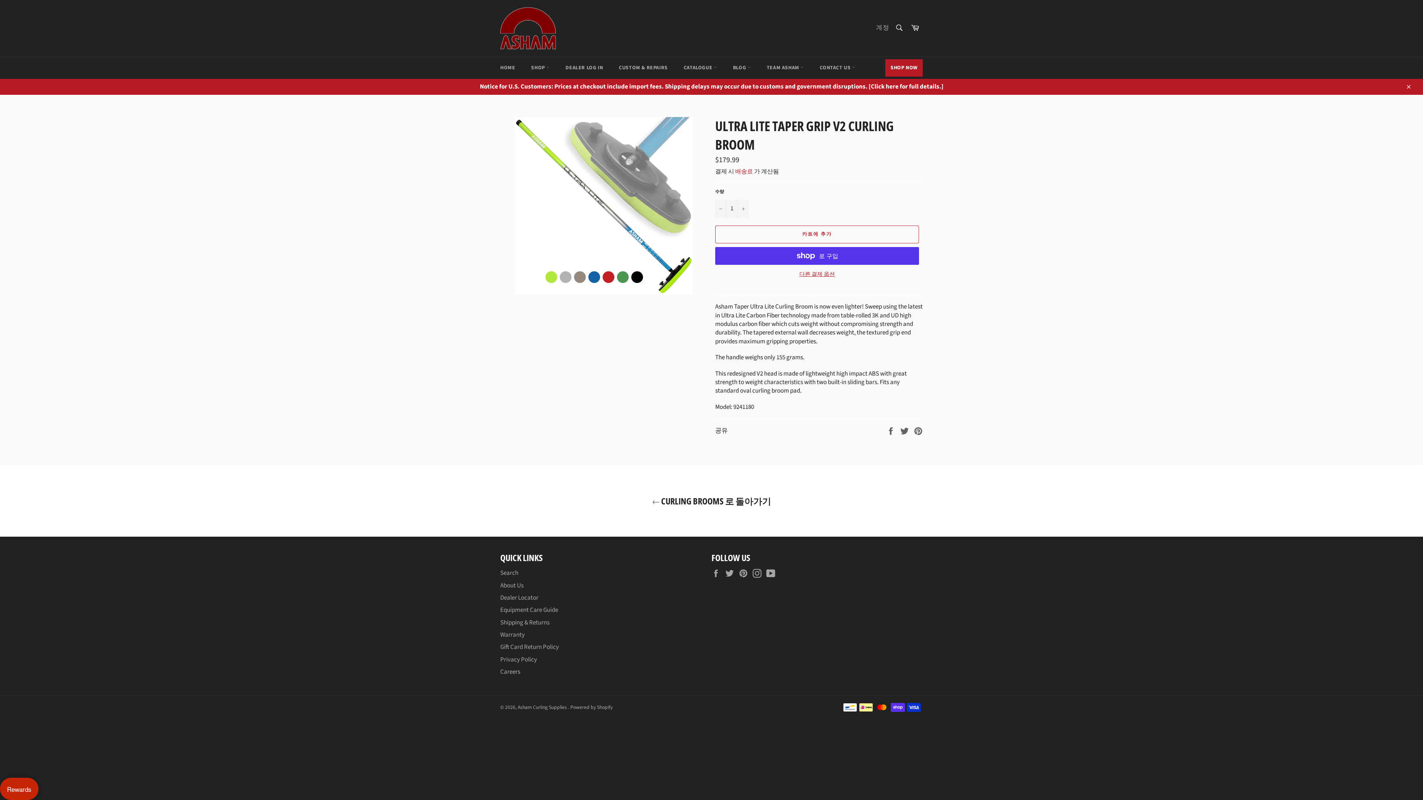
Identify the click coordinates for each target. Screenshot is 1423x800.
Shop (538, 67)
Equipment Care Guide (529, 610)
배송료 (744, 171)
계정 (882, 27)
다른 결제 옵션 (817, 274)
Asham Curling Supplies (543, 707)
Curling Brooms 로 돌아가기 (715, 501)
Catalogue (699, 67)
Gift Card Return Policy (529, 647)
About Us (512, 585)
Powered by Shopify (591, 707)
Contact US (836, 67)
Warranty (512, 634)
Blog (740, 67)
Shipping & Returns (525, 622)
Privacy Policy (518, 659)
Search (509, 573)
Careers (510, 671)
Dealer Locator (519, 597)
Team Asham (784, 67)
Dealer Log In (584, 67)
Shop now (904, 67)
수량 (719, 192)
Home (507, 67)
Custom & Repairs (643, 67)
